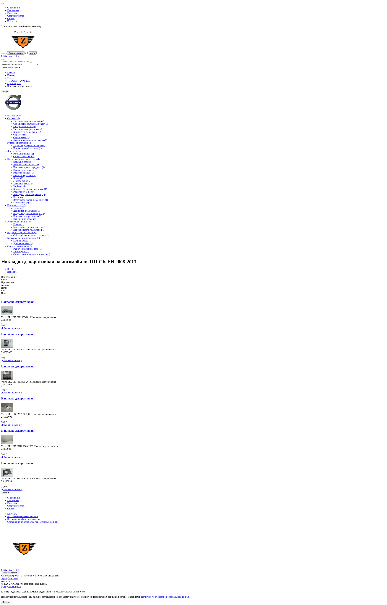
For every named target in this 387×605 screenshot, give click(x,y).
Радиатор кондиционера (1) (27, 249)
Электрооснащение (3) (19, 221)
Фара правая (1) (21, 137)
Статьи (11, 18)
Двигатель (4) (14, 151)
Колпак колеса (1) (22, 240)
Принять (6, 602)
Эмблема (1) (19, 186)
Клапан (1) (18, 224)
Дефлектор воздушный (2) (26, 210)
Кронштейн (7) (21, 202)
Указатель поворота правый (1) (29, 129)
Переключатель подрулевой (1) (29, 229)
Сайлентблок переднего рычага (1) (31, 235)
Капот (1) (18, 178)
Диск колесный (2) (23, 243)
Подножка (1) (20, 197)
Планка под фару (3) (23, 170)
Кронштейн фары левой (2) (27, 132)
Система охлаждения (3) (19, 246)
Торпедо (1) (19, 208)
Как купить (13, 10)
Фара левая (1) (20, 134)
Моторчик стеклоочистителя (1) (29, 227)
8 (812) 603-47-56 (10, 56)
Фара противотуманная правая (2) (30, 123)
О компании (13, 7)
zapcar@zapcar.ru (9, 578)
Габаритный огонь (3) (24, 126)
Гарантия (12, 13)
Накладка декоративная (17, 301)
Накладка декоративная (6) (27, 216)
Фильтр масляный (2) (24, 156)
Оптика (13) (13, 118)
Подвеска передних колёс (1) (22, 232)
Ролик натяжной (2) (23, 153)
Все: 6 (10, 269)
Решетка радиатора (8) (24, 175)
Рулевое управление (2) (19, 143)
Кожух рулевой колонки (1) (27, 148)
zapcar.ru (5, 581)
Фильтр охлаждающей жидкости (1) (31, 254)
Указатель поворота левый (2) (28, 121)
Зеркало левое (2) (22, 181)
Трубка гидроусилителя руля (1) (29, 145)
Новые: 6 (12, 271)
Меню (5, 91)
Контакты (12, 21)
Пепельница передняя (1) (26, 219)
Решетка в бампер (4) (24, 191)
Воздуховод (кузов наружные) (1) (30, 200)
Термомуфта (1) (21, 251)
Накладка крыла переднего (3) (29, 167)
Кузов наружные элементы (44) (23, 159)
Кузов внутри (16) (16, 205)
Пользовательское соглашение (22, 516)
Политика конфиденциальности (23, 519)
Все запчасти (14, 115)
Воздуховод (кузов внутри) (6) (29, 213)
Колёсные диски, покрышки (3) (23, 238)
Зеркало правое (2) (23, 183)
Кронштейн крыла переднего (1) (30, 189)
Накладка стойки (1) (23, 162)
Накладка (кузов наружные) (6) (29, 194)
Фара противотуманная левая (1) (30, 140)
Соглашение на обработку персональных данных (32, 522)
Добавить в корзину (11, 328)
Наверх (5, 492)
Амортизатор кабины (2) (26, 164)
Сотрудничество (15, 15)
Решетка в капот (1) (23, 172)
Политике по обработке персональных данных (165, 596)
